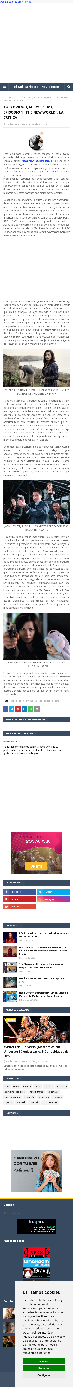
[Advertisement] (36, 43)
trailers (13, 97)
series (47, 700)
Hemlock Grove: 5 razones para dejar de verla (41, 980)
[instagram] (53, 899)
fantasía (49, 1086)
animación (44, 1097)
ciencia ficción (17, 700)
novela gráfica (36, 1091)
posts (40, 301)
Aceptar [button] (43, 1361)
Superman (62, 1086)
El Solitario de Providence (36, 86)
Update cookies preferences (15, 1)
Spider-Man (53, 1091)
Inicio (5, 97)
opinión (9, 1102)
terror (38, 1086)
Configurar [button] (43, 1375)
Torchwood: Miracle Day (35, 160)
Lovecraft (34, 1102)
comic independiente (15, 1091)
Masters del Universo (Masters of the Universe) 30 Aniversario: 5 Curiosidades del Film (36, 1051)
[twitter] (53, 892)
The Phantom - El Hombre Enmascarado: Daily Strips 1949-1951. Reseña (41, 965)
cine (7, 1086)
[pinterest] (19, 899)
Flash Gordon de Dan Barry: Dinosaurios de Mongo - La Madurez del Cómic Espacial (43, 994)
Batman (27, 1086)
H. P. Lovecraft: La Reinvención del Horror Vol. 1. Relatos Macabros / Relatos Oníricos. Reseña (43, 951)
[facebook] (19, 892)
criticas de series (34, 700)
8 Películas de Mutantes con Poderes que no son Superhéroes (44, 935)
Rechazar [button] (43, 1368)
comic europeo (50, 1102)
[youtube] (19, 906)
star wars (57, 1097)
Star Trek (21, 1102)
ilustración (29, 1097)
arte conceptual (12, 1097)
